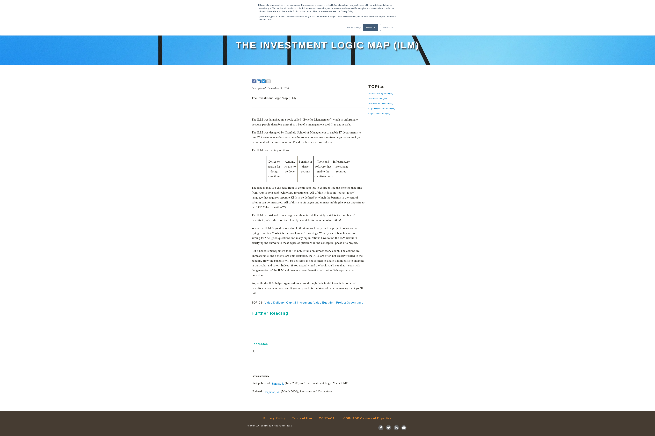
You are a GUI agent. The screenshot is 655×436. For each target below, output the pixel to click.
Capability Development (381, 108)
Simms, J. (278, 383)
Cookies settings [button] (353, 27)
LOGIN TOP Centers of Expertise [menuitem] (366, 418)
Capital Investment (299, 302)
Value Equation (324, 302)
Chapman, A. (272, 392)
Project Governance (349, 302)
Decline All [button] (388, 27)
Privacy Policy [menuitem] (274, 418)
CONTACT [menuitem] (327, 418)
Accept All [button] (370, 27)
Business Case (377, 98)
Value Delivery (275, 302)
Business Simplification (380, 103)
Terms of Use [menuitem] (302, 418)
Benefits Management (380, 93)
